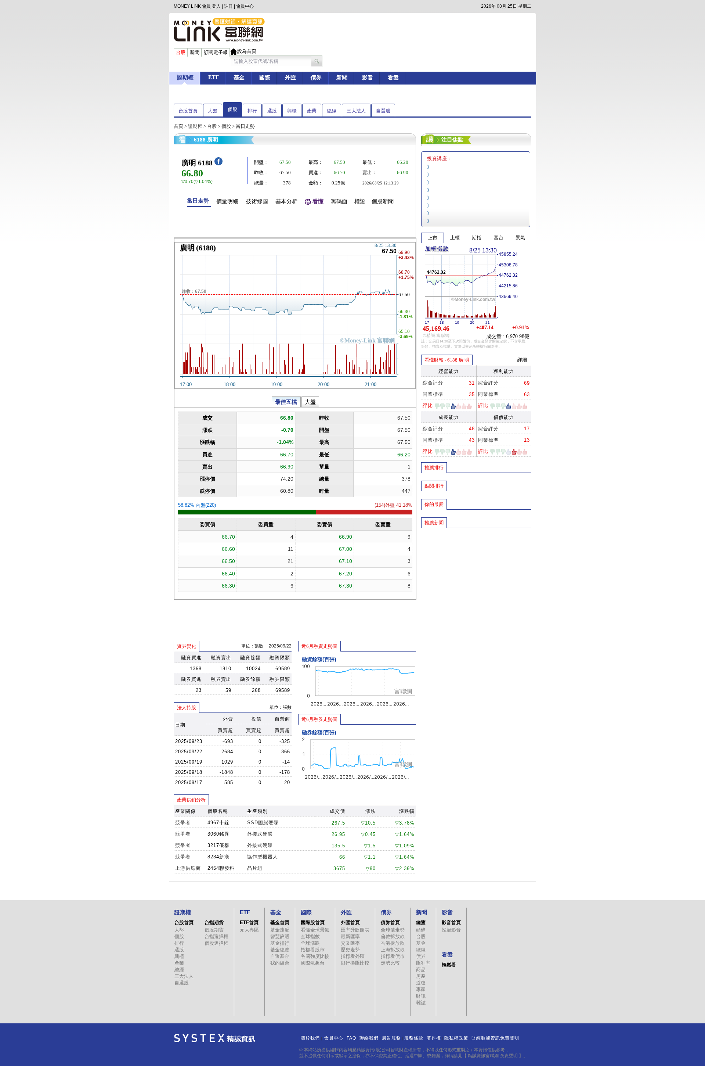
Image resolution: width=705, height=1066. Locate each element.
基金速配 (279, 930)
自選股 (383, 111)
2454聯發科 (221, 868)
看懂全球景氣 (315, 930)
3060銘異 (218, 834)
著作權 (434, 1038)
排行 (252, 111)
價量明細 (227, 201)
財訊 (421, 996)
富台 (498, 237)
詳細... (524, 359)
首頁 (178, 126)
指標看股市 (313, 949)
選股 (272, 111)
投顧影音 (451, 930)
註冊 (228, 6)
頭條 (421, 930)
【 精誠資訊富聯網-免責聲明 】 (492, 1055)
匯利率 (423, 963)
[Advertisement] (476, 582)
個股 (232, 109)
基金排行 (279, 943)
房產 (421, 976)
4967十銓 (218, 822)
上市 (432, 238)
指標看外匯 (353, 956)
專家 (421, 989)
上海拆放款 (393, 949)
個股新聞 (383, 201)
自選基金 (279, 956)
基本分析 (286, 201)
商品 (421, 969)
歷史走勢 (350, 949)
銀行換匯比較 (355, 963)
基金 (421, 943)
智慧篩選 (279, 936)
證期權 (195, 126)
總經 (331, 111)
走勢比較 (390, 963)
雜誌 (421, 1002)
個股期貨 (214, 930)
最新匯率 (350, 936)
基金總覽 (279, 949)
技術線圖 (257, 201)
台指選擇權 (216, 936)
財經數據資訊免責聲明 (495, 1038)
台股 (212, 126)
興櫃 (292, 111)
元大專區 (249, 930)
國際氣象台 (313, 963)
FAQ (351, 1038)
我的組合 (279, 963)
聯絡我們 (369, 1038)
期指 (476, 237)
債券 (421, 956)
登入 (216, 6)
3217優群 (218, 845)
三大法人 (356, 111)
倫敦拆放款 (393, 936)
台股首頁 (188, 111)
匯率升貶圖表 (355, 930)
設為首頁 (246, 51)
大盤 (212, 111)
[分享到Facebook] (218, 163)
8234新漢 (218, 856)
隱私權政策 (456, 1038)
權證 (359, 201)
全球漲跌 (310, 943)
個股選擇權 (216, 943)
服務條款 (413, 1038)
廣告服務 (391, 1038)
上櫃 (455, 237)
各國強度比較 (315, 956)
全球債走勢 (393, 930)
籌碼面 (339, 201)
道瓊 (421, 983)
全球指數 (310, 936)
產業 (312, 111)
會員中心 (245, 6)
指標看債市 (393, 956)
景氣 (520, 237)
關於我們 (310, 1038)
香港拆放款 (393, 943)
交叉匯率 (350, 943)
